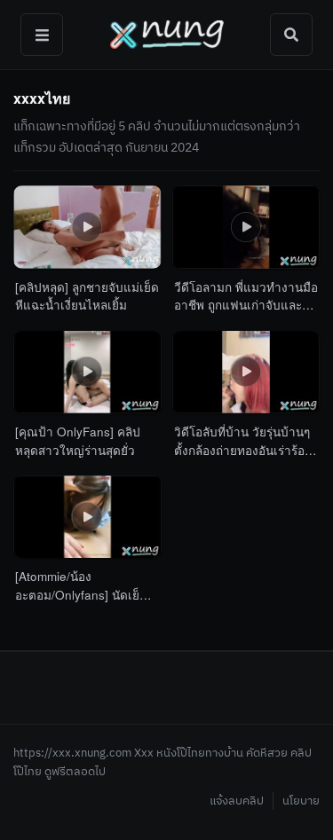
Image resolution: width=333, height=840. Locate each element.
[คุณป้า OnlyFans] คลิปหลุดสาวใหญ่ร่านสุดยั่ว (77, 440)
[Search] (291, 34)
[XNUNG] (166, 34)
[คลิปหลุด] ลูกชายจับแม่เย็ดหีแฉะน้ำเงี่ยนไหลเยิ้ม (87, 296)
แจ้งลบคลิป (237, 801)
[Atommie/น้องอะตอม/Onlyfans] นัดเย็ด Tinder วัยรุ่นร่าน (81, 586)
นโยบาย (301, 801)
